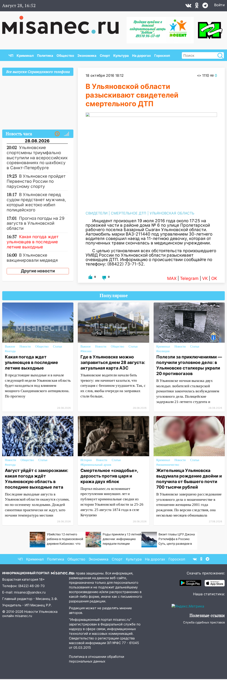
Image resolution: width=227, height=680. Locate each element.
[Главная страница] (63, 22)
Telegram (189, 278)
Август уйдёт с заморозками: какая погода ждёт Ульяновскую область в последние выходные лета (36, 479)
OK (214, 278)
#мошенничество (167, 464)
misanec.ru (23, 616)
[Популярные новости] (66, 134)
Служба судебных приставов (204, 622)
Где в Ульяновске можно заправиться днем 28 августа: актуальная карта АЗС (112, 362)
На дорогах (141, 55)
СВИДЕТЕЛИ (97, 213)
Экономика (86, 55)
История (86, 460)
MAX (171, 278)
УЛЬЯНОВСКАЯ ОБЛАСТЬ (172, 213)
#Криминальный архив (95, 464)
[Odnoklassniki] (197, 6)
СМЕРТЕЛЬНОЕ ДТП (128, 213)
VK (205, 278)
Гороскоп (162, 55)
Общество (65, 55)
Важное (10, 346)
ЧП (10, 55)
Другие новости (38, 270)
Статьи (57, 346)
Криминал (25, 55)
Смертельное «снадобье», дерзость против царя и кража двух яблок (109, 476)
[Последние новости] (57, 134)
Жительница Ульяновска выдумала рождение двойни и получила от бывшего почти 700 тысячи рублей (189, 479)
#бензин (86, 351)
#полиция (162, 351)
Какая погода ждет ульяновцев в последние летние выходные (31, 362)
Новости (25, 346)
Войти (219, 5)
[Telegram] (205, 6)
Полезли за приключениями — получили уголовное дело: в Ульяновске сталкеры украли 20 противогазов (189, 365)
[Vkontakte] (188, 6)
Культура (121, 55)
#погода (10, 351)
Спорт (105, 55)
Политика (45, 55)
